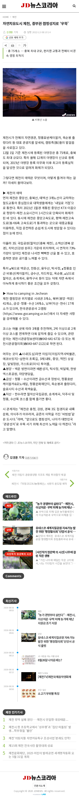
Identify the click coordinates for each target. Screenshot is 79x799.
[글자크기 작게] (19, 45)
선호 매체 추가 (16, 37)
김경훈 (9, 32)
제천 (14, 16)
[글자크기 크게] (24, 45)
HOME (6, 16)
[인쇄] (12, 45)
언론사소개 (39, 785)
